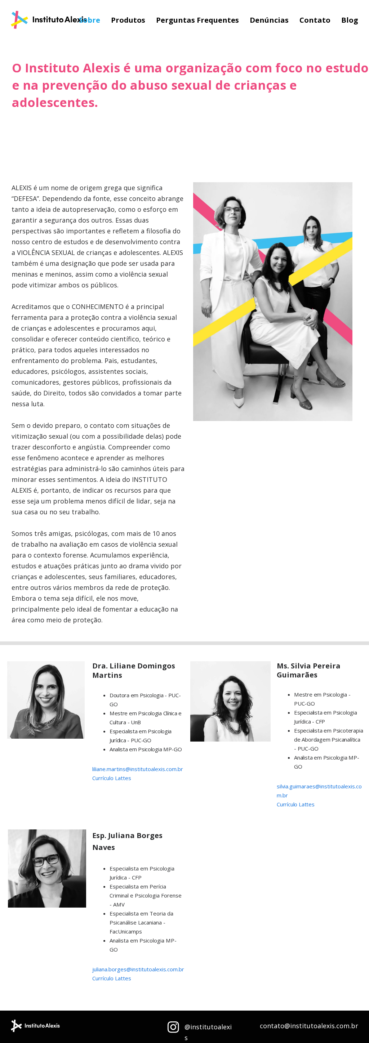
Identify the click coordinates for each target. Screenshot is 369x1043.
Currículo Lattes (111, 778)
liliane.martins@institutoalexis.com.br (137, 769)
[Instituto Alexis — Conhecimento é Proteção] (49, 20)
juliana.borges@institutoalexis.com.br (138, 969)
